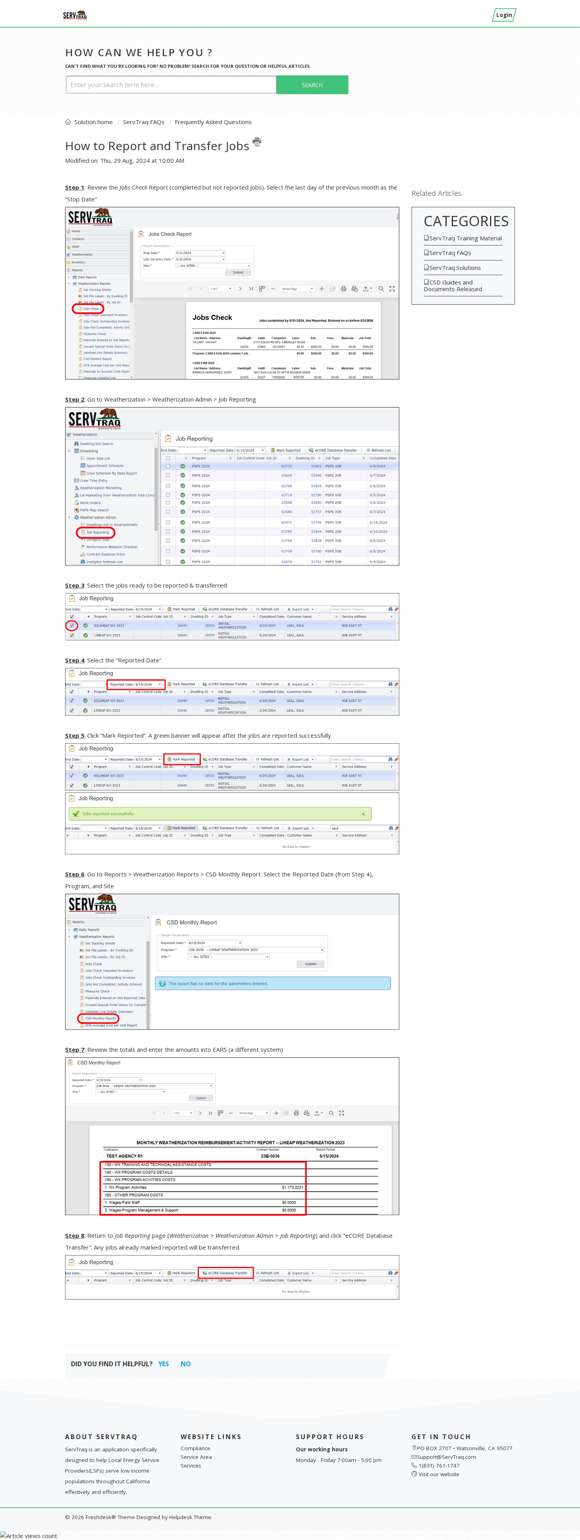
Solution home (94, 122)
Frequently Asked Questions (213, 122)
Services (191, 1465)
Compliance (195, 1448)
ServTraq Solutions (455, 268)
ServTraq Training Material (466, 238)
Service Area (196, 1456)
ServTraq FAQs (144, 122)
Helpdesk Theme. (190, 1517)
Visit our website (439, 1474)
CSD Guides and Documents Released (453, 285)
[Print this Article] (257, 142)
